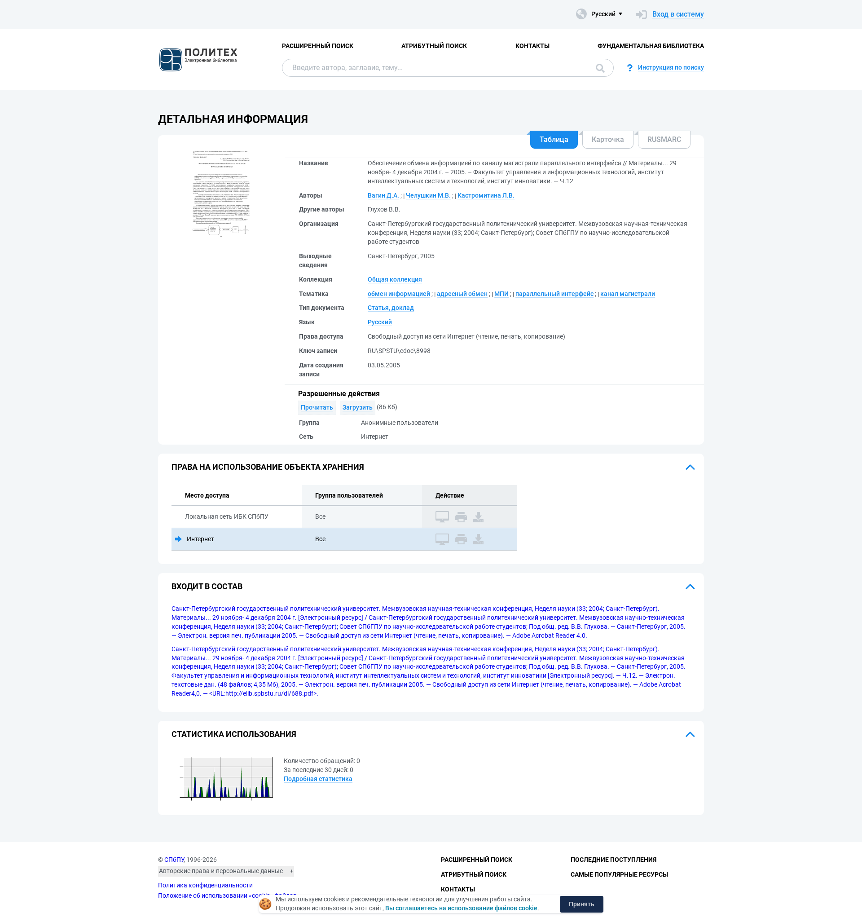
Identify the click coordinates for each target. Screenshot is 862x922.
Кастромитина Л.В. (486, 195)
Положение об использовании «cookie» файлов (227, 895)
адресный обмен (462, 293)
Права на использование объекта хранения (268, 467)
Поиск (598, 68)
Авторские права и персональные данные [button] (221, 870)
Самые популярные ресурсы (619, 874)
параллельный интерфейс (554, 293)
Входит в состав (207, 586)
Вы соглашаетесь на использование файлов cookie (461, 908)
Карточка (608, 139)
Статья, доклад (391, 307)
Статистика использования (234, 734)
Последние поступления (613, 859)
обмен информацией (399, 293)
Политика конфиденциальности (205, 885)
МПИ (501, 293)
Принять (581, 904)
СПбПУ (174, 859)
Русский (380, 322)
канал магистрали (627, 293)
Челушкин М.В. (428, 195)
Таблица (554, 139)
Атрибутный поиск (434, 45)
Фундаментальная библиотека (651, 45)
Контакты (532, 45)
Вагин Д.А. (383, 195)
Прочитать (317, 407)
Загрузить (358, 407)
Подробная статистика (318, 778)
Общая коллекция (395, 279)
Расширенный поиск (317, 45)
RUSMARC (664, 139)
